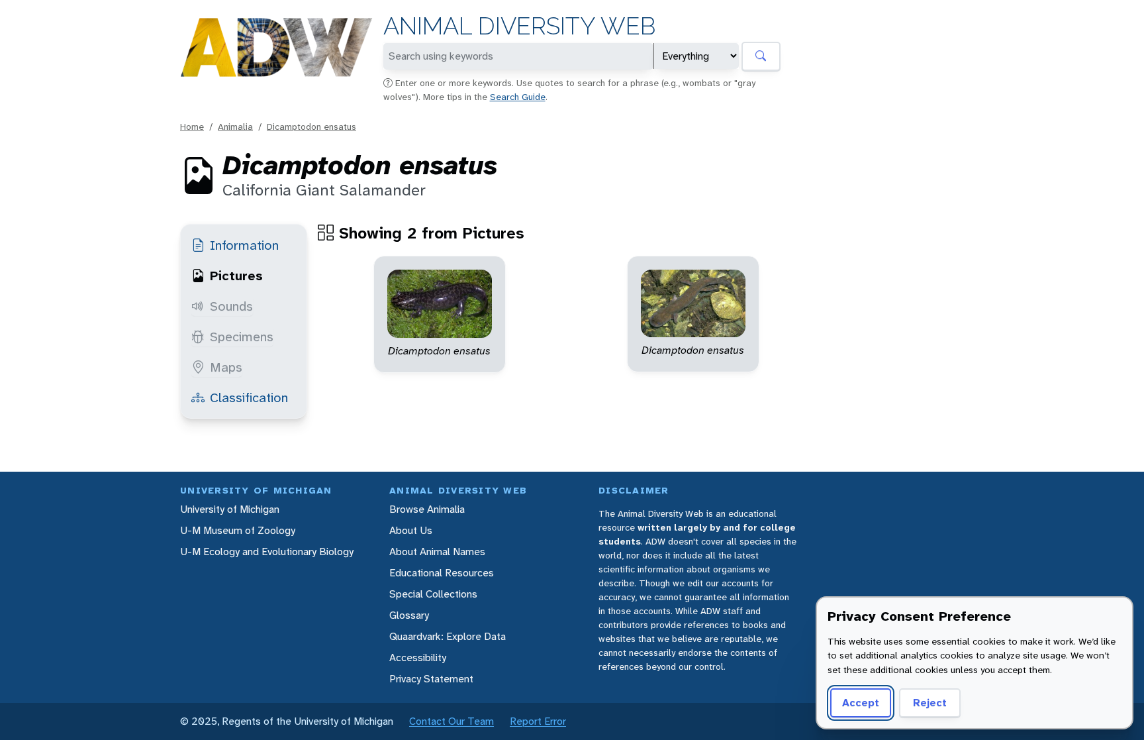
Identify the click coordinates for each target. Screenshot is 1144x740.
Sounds (231, 306)
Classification (249, 397)
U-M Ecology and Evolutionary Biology (267, 551)
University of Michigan (229, 509)
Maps (226, 367)
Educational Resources (441, 573)
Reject (930, 703)
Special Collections (433, 594)
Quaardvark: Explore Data (447, 636)
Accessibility (417, 657)
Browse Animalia (427, 509)
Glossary (409, 615)
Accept (860, 703)
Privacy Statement (431, 679)
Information (244, 245)
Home (192, 126)
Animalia (235, 126)
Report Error (538, 721)
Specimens (241, 336)
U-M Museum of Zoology (237, 530)
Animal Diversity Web (519, 26)
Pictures (236, 275)
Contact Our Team (451, 721)
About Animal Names (437, 551)
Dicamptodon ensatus (311, 126)
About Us (410, 530)
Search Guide (518, 97)
